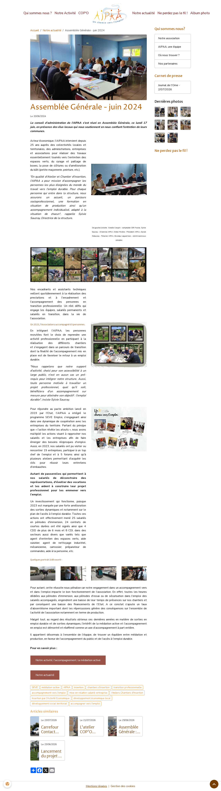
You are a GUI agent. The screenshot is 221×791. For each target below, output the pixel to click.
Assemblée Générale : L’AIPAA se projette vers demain (128, 729)
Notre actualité (143, 13)
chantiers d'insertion (98, 687)
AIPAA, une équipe (169, 47)
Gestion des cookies (123, 786)
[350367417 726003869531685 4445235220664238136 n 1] (73, 573)
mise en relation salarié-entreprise (88, 692)
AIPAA (66, 687)
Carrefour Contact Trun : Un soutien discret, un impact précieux (50, 729)
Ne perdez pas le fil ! (172, 13)
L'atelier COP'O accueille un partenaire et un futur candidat (90, 729)
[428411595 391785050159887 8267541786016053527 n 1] (42, 573)
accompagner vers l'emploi (85, 703)
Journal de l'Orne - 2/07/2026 (169, 87)
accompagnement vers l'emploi (49, 692)
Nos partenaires (167, 64)
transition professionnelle (127, 687)
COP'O (83, 13)
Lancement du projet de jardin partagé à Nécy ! (52, 753)
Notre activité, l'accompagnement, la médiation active (68, 660)
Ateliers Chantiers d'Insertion (127, 692)
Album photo (200, 13)
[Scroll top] (214, 784)
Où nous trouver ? (169, 55)
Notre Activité (65, 13)
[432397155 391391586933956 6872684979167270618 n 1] (103, 573)
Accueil (34, 30)
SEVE (35, 687)
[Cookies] (7, 784)
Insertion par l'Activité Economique (51, 698)
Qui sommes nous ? (37, 13)
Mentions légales (96, 786)
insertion (79, 687)
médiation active (51, 687)
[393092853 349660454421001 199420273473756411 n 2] (134, 573)
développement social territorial (49, 703)
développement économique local (91, 698)
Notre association (169, 38)
